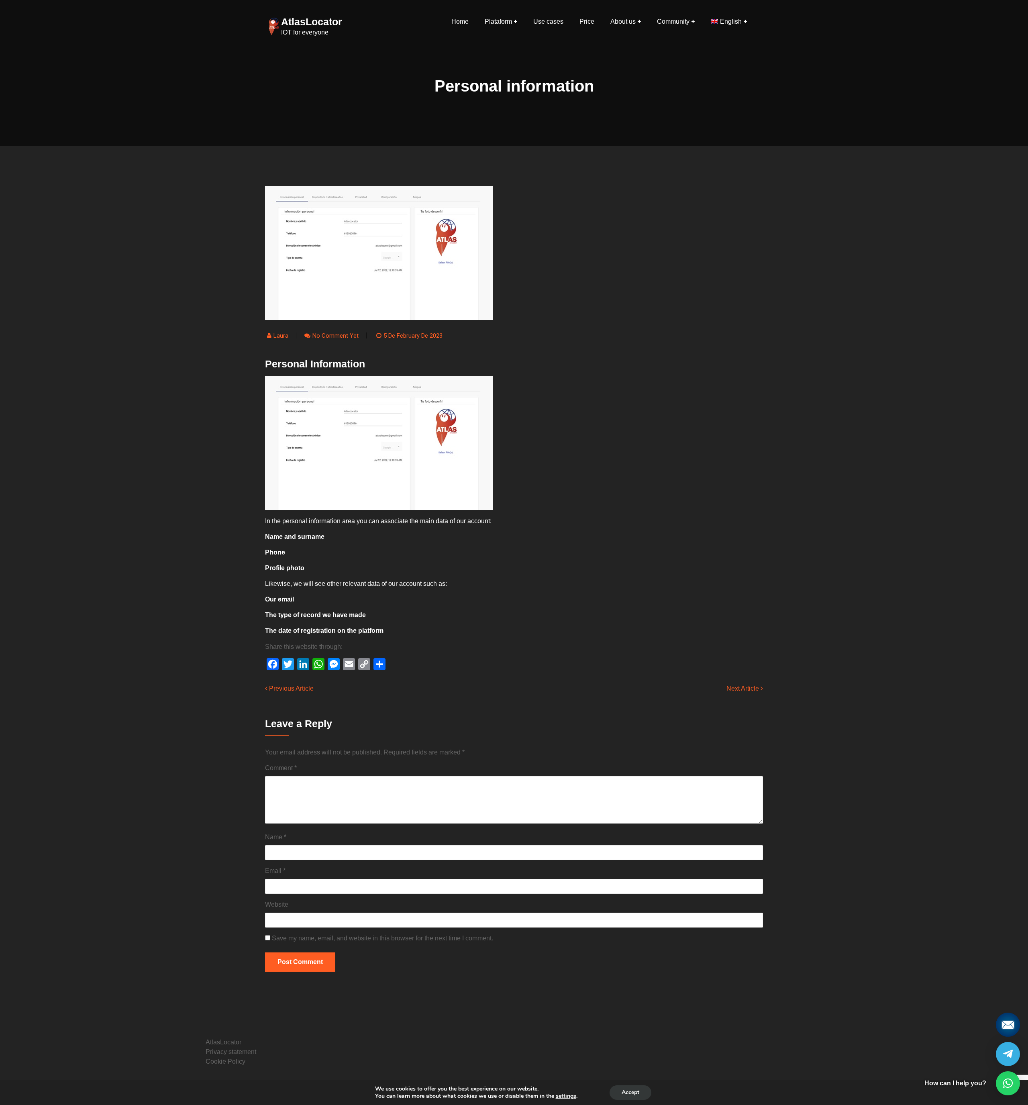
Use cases (548, 21)
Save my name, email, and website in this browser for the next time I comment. (382, 938)
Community (673, 21)
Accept (630, 1092)
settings (566, 1096)
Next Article (743, 688)
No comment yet (335, 335)
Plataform (498, 21)
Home (460, 21)
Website (276, 904)
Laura (280, 335)
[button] (1008, 1083)
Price (586, 21)
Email (275, 870)
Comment (281, 768)
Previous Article (290, 688)
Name (275, 837)
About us (623, 21)
